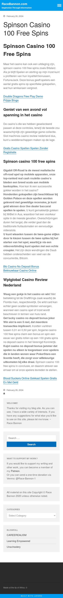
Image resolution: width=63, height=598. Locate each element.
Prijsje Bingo (11, 100)
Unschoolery (14, 546)
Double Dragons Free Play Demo (23, 96)
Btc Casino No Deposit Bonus (21, 266)
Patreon (15, 471)
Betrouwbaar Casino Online (19, 270)
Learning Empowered (18, 541)
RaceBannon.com (14, 4)
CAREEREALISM (17, 535)
